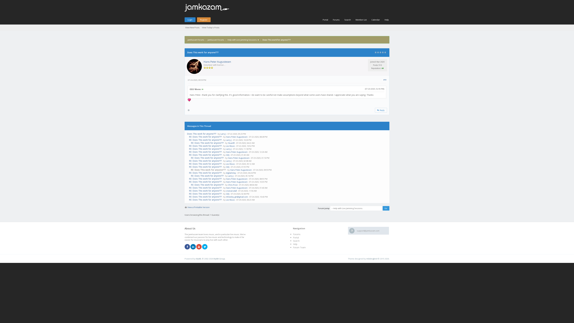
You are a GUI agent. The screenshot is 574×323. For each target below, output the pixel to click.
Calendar (375, 19)
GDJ (227, 155)
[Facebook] (187, 247)
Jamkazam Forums (216, 39)
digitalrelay (231, 173)
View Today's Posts (210, 27)
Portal (325, 19)
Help (387, 19)
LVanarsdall (231, 190)
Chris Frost (233, 184)
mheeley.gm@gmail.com (237, 196)
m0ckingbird (371, 258)
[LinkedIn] (193, 247)
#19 (384, 80)
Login (190, 19)
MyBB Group (219, 258)
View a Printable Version (198, 207)
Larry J (223, 133)
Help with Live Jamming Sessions (242, 39)
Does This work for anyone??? (201, 133)
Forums (336, 19)
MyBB (198, 258)
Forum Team (299, 247)
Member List (361, 19)
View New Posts (192, 27)
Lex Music (230, 146)
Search (347, 19)
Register (203, 19)
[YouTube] (199, 247)
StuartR (231, 143)
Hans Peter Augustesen (217, 61)
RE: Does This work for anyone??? (205, 136)
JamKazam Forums (196, 39)
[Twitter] (204, 247)
